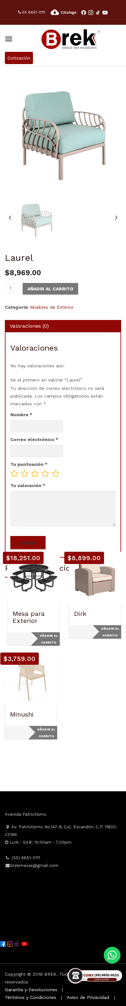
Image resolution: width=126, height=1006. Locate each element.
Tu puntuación (28, 464)
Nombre (21, 414)
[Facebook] (3, 943)
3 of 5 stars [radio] (35, 473)
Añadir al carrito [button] (49, 639)
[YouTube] (24, 943)
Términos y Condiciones (30, 997)
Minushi (22, 714)
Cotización (18, 58)
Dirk (80, 613)
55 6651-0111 (33, 12)
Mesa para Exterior (29, 617)
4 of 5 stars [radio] (45, 473)
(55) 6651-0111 (25, 857)
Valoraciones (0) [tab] (29, 326)
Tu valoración (27, 485)
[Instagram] (10, 943)
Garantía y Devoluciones (31, 989)
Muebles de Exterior (52, 307)
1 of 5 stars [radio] (14, 473)
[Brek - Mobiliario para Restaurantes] (70, 38)
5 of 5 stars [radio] (55, 473)
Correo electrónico (34, 439)
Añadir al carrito (50, 288)
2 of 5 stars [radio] (24, 473)
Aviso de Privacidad (88, 997)
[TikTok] (17, 943)
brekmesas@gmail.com (34, 865)
